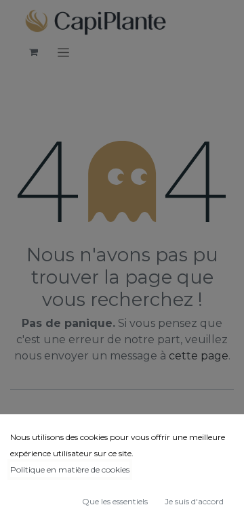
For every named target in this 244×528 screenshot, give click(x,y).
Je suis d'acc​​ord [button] (194, 501)
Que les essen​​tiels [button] (115, 501)
